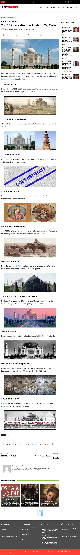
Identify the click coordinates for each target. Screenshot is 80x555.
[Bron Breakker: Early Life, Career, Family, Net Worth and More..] (76, 76)
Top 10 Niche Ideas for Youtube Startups (10, 528)
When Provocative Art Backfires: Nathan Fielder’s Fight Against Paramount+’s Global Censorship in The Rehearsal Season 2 (67, 54)
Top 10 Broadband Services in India (69, 537)
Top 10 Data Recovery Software (10, 533)
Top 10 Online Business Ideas (9, 536)
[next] (44, 2)
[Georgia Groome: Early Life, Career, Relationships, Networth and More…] (76, 29)
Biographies (49, 501)
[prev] (41, 2)
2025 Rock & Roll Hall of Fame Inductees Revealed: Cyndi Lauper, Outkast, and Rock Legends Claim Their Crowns (67, 67)
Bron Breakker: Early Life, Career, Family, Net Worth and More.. (67, 78)
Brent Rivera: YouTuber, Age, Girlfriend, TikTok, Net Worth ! (49, 504)
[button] (77, 7)
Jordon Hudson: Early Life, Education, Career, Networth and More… (67, 41)
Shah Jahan (18, 266)
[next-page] (5, 509)
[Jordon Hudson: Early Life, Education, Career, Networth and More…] (76, 39)
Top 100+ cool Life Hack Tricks (70, 533)
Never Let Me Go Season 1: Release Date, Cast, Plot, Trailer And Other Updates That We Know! (50, 530)
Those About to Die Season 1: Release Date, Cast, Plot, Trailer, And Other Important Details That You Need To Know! (11, 503)
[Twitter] (74, 2)
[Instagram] (68, 2)
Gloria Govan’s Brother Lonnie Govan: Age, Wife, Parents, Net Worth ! (50, 537)
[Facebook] (65, 2)
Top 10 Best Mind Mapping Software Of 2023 (69, 528)
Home (3, 17)
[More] (53, 444)
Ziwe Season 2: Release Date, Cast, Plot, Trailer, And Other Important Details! (49, 543)
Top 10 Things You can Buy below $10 (29, 533)
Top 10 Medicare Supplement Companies (29, 528)
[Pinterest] (71, 2)
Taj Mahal (9, 435)
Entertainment (10, 17)
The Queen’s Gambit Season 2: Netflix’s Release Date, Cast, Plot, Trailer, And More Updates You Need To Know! (30, 503)
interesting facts (7, 79)
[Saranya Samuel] (2, 29)
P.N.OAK (4, 403)
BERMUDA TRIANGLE (8, 456)
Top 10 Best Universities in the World (30, 538)
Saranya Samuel (11, 29)
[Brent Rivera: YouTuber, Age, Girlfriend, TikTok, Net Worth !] (49, 495)
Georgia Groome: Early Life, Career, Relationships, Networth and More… (67, 31)
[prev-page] (2, 509)
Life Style (15, 22)
